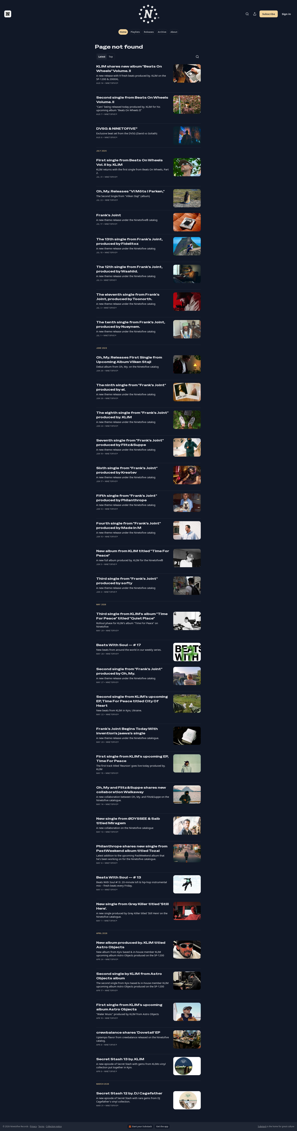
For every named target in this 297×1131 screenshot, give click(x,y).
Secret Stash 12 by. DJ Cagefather (129, 1093)
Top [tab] (111, 56)
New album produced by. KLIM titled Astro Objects (130, 944)
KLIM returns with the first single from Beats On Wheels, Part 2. (132, 171)
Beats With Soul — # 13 (118, 877)
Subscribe (268, 14)
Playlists (135, 31)
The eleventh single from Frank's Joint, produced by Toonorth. (128, 296)
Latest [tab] (101, 56)
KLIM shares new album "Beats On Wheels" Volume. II (129, 68)
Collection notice (54, 1126)
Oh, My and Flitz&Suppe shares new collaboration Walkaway (131, 789)
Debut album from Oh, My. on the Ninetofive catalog (127, 366)
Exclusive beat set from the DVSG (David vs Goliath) (126, 133)
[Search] (247, 13)
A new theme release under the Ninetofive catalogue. (127, 738)
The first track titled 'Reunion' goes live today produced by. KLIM (130, 767)
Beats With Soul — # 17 (118, 645)
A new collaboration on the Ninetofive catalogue (124, 828)
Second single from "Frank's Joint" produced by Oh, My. (129, 671)
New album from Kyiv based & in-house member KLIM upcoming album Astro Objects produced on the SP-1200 (130, 953)
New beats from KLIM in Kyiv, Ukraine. (119, 710)
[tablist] (105, 56)
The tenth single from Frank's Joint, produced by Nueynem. (130, 324)
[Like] (98, 88)
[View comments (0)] (121, 88)
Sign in (286, 14)
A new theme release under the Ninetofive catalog (125, 248)
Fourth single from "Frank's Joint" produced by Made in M (128, 525)
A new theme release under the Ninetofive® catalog (126, 220)
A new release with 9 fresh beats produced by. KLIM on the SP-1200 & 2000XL (131, 77)
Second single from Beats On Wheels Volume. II (132, 99)
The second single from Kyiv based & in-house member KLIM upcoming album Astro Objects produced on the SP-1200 (132, 984)
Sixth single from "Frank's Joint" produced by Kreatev (126, 470)
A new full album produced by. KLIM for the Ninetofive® (129, 560)
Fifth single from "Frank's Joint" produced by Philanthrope (126, 498)
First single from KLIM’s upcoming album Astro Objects (129, 1007)
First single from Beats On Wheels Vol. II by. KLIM (129, 162)
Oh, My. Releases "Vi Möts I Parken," (130, 191)
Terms (41, 1126)
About (173, 31)
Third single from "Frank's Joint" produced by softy (127, 580)
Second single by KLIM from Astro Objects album (129, 976)
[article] (148, 77)
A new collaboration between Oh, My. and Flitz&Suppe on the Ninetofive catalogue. (132, 798)
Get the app (162, 1126)
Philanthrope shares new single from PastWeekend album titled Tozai (131, 848)
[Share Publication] (254, 13)
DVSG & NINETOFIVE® (117, 128)
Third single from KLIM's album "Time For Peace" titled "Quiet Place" (132, 616)
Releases (149, 31)
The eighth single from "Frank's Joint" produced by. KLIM (132, 415)
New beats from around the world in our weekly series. (128, 649)
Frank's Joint (108, 215)
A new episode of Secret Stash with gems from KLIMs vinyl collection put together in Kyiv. (131, 1065)
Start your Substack (142, 1126)
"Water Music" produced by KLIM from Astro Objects (127, 1014)
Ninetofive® (111, 83)
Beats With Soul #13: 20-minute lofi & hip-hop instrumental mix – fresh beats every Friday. (131, 883)
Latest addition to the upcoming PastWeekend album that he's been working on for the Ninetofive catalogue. (130, 857)
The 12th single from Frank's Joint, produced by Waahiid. (129, 269)
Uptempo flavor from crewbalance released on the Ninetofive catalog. (132, 1038)
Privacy (33, 1126)
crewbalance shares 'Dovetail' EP (128, 1032)
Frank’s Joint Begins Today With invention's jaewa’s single (127, 731)
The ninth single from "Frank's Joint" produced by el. (131, 387)
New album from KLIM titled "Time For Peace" (132, 553)
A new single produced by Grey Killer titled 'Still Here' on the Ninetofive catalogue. (131, 914)
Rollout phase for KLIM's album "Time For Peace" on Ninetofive (127, 624)
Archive (162, 31)
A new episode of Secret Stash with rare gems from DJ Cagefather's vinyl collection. (128, 1099)
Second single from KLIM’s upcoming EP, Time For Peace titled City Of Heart (132, 701)
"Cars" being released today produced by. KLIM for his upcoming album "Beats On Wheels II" (128, 108)
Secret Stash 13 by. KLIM (120, 1059)
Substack (262, 1126)
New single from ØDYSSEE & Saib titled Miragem (128, 820)
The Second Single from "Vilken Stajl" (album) (123, 196)
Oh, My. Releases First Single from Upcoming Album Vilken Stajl (129, 359)
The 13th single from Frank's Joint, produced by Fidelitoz (129, 241)
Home (123, 31)
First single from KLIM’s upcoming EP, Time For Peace (132, 758)
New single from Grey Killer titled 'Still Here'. (132, 906)
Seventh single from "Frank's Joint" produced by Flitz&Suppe (130, 442)
